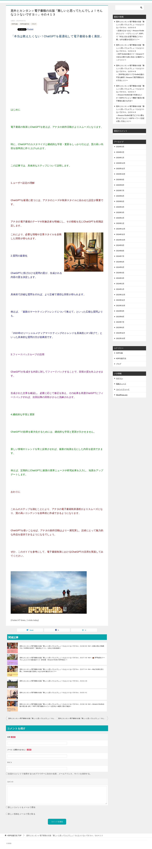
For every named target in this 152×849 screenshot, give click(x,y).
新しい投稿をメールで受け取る (21, 814)
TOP (14, 835)
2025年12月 (120, 163)
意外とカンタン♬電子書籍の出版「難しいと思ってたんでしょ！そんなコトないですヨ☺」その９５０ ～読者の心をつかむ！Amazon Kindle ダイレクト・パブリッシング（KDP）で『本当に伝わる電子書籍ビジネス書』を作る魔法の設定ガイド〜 (130, 30)
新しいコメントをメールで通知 (21, 807)
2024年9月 (120, 245)
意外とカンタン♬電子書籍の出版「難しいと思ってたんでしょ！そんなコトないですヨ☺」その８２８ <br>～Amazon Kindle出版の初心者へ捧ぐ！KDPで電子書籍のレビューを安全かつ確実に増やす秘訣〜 (62, 705)
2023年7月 (120, 322)
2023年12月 (120, 295)
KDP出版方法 (24, 24)
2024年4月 (120, 273)
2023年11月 (120, 300)
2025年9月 (120, 180)
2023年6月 (120, 327)
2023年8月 (120, 317)
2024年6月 (120, 262)
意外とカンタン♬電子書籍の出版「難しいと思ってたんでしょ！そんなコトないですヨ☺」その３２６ (53, 681)
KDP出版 (15, 24)
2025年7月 (120, 190)
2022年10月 (120, 338)
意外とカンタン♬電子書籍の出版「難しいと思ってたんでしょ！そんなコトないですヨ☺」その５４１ (53, 692)
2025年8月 (120, 185)
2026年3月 (120, 147)
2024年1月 (120, 289)
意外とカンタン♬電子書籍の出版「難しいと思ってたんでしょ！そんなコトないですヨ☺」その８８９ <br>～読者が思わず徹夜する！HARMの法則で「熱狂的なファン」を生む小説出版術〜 (62, 647)
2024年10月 (120, 240)
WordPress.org (121, 395)
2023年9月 (120, 311)
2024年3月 (120, 278)
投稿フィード (121, 384)
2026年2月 (120, 152)
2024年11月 (120, 234)
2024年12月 (120, 229)
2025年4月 (120, 207)
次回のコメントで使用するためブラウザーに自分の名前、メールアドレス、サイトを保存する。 (50, 774)
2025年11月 (120, 168)
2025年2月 (120, 218)
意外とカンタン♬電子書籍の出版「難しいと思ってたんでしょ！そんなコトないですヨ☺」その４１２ (32, 718)
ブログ (34, 24)
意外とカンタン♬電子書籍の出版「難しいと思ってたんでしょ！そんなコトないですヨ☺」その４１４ (83, 718)
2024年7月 (120, 256)
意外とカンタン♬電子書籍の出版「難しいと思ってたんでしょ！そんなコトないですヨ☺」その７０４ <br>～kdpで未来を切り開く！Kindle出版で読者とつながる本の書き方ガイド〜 (62, 670)
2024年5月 (120, 267)
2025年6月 (120, 196)
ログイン (119, 378)
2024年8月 (120, 251)
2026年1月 (120, 158)
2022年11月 (120, 333)
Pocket (30, 29)
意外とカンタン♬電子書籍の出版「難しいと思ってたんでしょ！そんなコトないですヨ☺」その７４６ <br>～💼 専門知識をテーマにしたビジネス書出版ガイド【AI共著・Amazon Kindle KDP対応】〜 (62, 659)
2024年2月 (120, 284)
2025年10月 (120, 174)
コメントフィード (122, 389)
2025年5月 (120, 201)
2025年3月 (120, 212)
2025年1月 (120, 223)
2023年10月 (120, 305)
